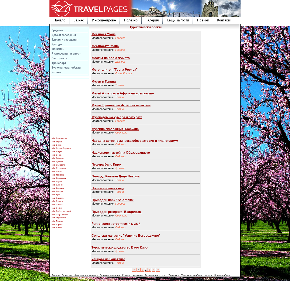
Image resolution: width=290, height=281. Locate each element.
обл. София (57, 208)
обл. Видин (57, 151)
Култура (57, 44)
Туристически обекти (66, 67)
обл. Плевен (57, 185)
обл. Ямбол (57, 227)
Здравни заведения (65, 39)
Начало (59, 20)
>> (157, 269)
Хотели (56, 72)
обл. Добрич (57, 161)
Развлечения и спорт (66, 53)
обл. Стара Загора (60, 214)
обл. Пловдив (58, 188)
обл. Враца (56, 155)
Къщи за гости (178, 20)
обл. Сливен (57, 201)
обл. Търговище (59, 217)
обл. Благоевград (59, 138)
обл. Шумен (57, 224)
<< (133, 269)
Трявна (119, 85)
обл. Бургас (57, 141)
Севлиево (121, 132)
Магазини (58, 49)
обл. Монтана (58, 175)
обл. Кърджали (58, 165)
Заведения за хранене (86, 275)
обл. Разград (57, 191)
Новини (203, 20)
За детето (67, 275)
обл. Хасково (57, 221)
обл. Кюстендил (59, 168)
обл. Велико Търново (61, 148)
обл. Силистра (58, 198)
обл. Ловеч (57, 171)
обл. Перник (57, 181)
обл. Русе (56, 194)
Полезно (131, 20)
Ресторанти (59, 58)
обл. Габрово (57, 158)
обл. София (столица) (61, 211)
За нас (78, 20)
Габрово (120, 38)
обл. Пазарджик (59, 178)
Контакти (224, 20)
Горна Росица (123, 73)
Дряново (120, 61)
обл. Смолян (57, 204)
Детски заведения (64, 35)
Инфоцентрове (104, 20)
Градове (57, 30)
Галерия (152, 20)
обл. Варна (56, 145)
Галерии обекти (222, 275)
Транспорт (59, 63)
